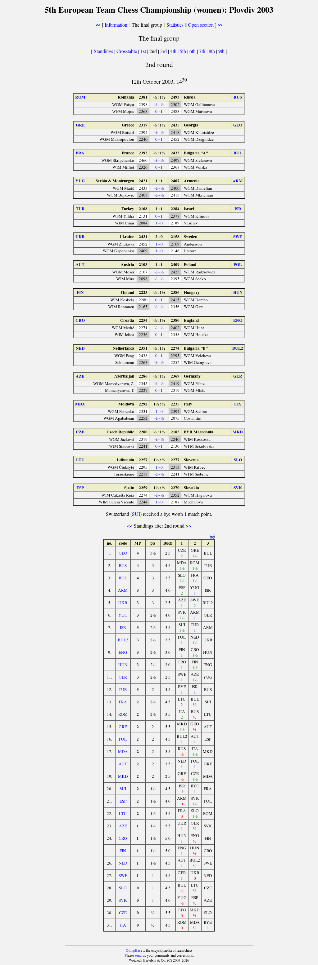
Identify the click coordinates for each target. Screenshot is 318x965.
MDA (123, 751)
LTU (123, 813)
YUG (123, 615)
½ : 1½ (159, 97)
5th (183, 51)
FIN (123, 850)
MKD (123, 776)
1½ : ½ (159, 404)
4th (174, 51)
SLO (123, 888)
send (138, 955)
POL (123, 739)
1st (143, 51)
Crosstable (126, 51)
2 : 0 (159, 236)
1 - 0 (159, 223)
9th (222, 51)
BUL (123, 578)
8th (212, 51)
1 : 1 (159, 181)
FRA (123, 702)
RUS (123, 565)
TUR (123, 689)
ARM (123, 590)
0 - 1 (159, 111)
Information (116, 24)
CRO (123, 838)
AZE (123, 826)
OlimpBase (134, 950)
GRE (123, 726)
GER (123, 677)
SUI (136, 514)
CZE (123, 912)
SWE (123, 875)
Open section (201, 24)
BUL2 (123, 640)
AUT (123, 764)
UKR (122, 602)
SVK (123, 900)
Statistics (175, 24)
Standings (103, 51)
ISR (123, 627)
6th (193, 51)
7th (203, 51)
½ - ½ (159, 104)
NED (123, 863)
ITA (123, 925)
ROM (123, 714)
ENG (123, 652)
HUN (123, 664)
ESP (123, 801)
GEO (123, 553)
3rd (164, 51)
